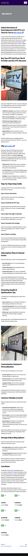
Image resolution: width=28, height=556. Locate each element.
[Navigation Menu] (25, 3)
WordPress (18, 554)
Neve (8, 554)
